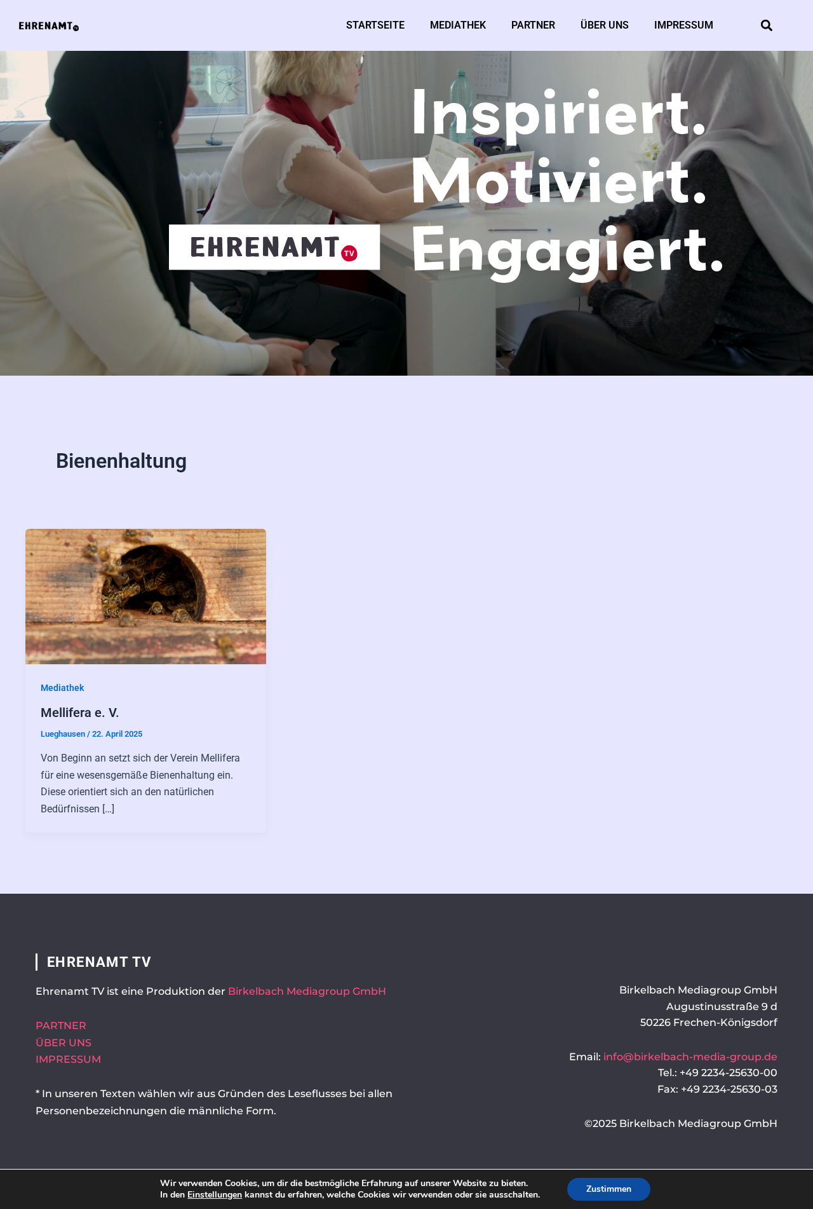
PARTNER (61, 1026)
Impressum (683, 25)
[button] (766, 25)
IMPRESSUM (68, 1059)
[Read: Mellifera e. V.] (145, 596)
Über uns (605, 25)
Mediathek (458, 25)
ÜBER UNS (63, 1043)
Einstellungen (214, 1195)
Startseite (375, 25)
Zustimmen (608, 1189)
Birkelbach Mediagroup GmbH (307, 991)
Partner (533, 25)
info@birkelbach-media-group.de (690, 1057)
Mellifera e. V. (80, 712)
